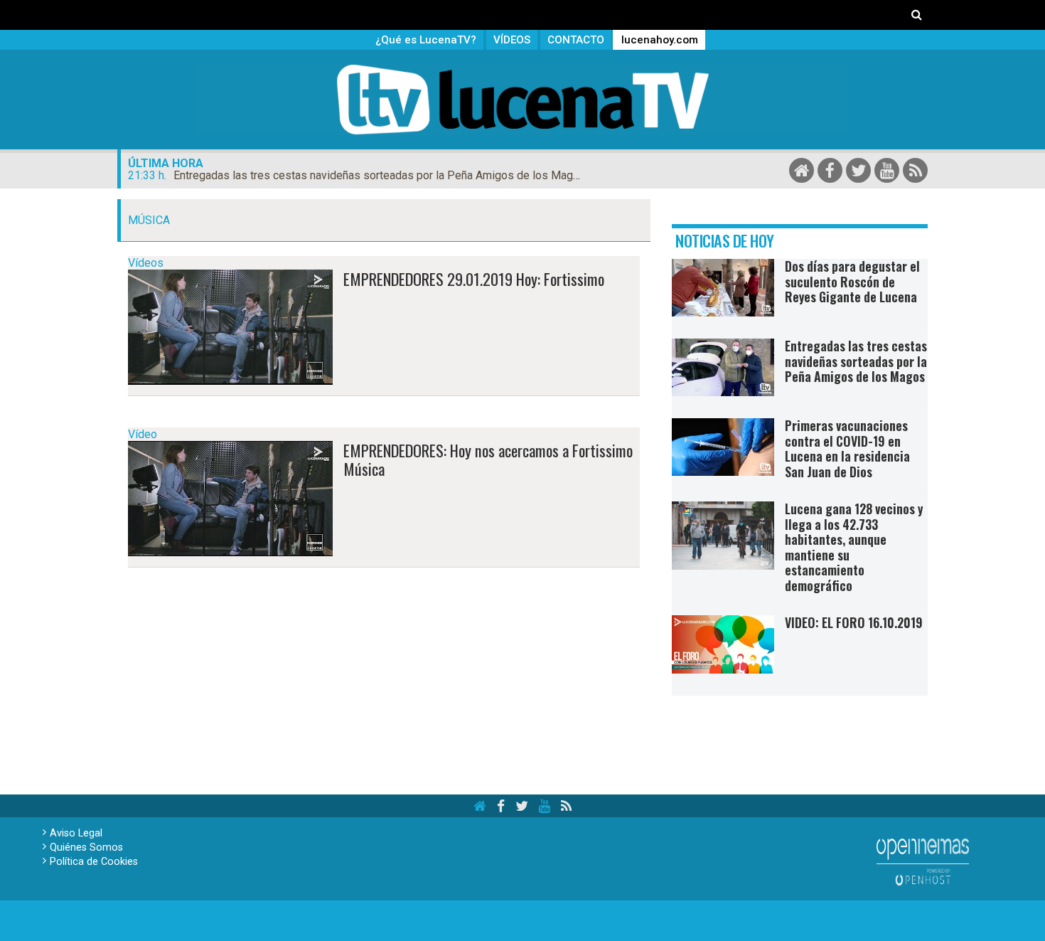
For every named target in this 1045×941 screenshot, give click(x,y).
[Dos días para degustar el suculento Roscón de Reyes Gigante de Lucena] (723, 288)
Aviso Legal (76, 833)
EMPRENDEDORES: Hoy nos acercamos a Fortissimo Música (488, 459)
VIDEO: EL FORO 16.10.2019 (854, 622)
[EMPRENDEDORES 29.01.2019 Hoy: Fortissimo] (230, 327)
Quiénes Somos (86, 847)
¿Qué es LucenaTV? (425, 39)
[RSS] (915, 170)
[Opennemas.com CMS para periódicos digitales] (923, 861)
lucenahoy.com (659, 39)
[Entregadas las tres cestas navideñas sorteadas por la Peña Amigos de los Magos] (723, 367)
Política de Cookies (94, 862)
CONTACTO (575, 39)
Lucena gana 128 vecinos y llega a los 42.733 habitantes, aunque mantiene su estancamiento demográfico (854, 547)
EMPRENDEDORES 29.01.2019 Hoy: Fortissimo (473, 278)
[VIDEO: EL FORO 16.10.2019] (723, 644)
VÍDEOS (511, 39)
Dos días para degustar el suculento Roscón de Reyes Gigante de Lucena (852, 281)
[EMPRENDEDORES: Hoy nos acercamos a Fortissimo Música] (230, 498)
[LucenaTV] (522, 99)
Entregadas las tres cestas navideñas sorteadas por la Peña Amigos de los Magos (379, 175)
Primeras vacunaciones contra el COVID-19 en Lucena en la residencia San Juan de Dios (847, 448)
